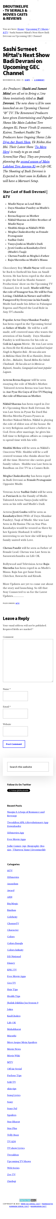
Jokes (10, 1009)
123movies (13, 877)
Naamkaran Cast (39, 1206)
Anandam (12, 883)
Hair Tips (12, 989)
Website (7, 724)
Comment (8, 637)
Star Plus (12, 1128)
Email (7, 706)
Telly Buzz (13, 1135)
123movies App (15, 832)
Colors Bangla (15, 943)
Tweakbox (13, 1154)
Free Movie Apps (16, 839)
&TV (17, 603)
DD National (14, 956)
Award (10, 890)
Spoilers (11, 1115)
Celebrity (12, 917)
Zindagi (11, 1181)
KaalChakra (13, 1016)
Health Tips (13, 996)
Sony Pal (12, 1108)
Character (13, 930)
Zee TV (11, 1174)
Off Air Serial (14, 1068)
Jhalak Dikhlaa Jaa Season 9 (22, 1002)
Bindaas (11, 910)
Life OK (11, 1022)
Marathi (11, 1035)
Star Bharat (13, 1121)
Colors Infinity (15, 950)
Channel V (13, 923)
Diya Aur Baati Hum (16, 142)
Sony (10, 1102)
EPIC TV (12, 969)
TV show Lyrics (16, 1148)
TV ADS (11, 1141)
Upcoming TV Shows (19, 1161)
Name (7, 689)
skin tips (11, 1088)
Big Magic (12, 903)
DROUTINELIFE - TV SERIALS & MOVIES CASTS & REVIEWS (15, 12)
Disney (11, 963)
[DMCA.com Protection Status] (28, 1201)
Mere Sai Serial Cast (30, 1204)
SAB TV (11, 1082)
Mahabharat (14, 1029)
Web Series (13, 1168)
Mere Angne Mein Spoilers (22, 1042)
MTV (10, 1062)
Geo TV (11, 983)
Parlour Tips (14, 1075)
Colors (11, 936)
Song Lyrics (13, 1095)
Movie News (14, 1049)
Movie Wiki (13, 1055)
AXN (9, 897)
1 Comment (39, 80)
